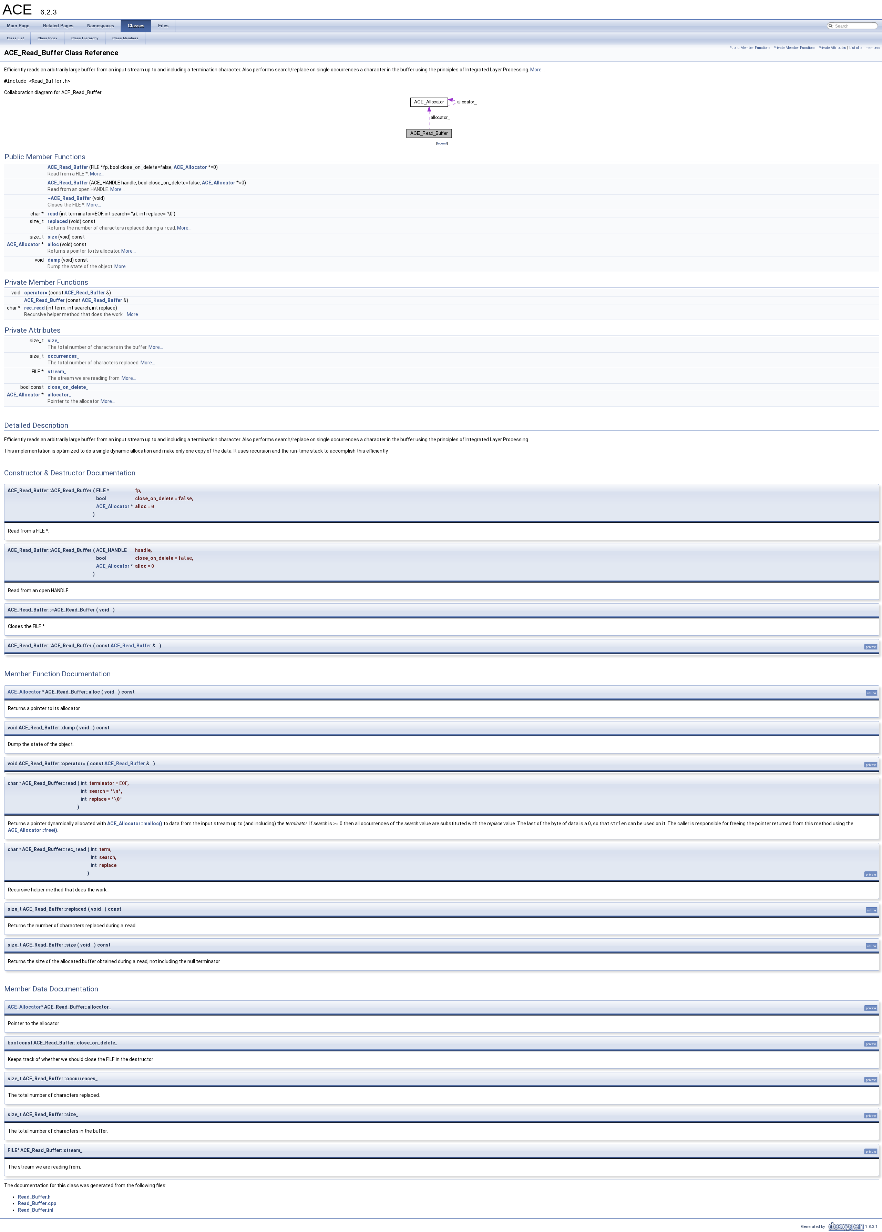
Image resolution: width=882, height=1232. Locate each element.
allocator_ (59, 394)
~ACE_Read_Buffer (69, 198)
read (53, 213)
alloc (53, 244)
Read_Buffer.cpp (37, 1203)
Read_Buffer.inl (35, 1210)
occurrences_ (63, 356)
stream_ (57, 371)
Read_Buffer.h (34, 1197)
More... (537, 69)
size (52, 237)
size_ (54, 340)
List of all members (864, 48)
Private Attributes (832, 48)
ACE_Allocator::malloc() (134, 823)
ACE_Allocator (190, 167)
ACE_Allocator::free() (32, 830)
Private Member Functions (794, 48)
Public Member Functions (749, 48)
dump (54, 260)
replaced (58, 221)
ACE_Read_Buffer (68, 167)
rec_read (34, 308)
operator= (36, 292)
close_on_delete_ (68, 387)
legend (442, 143)
